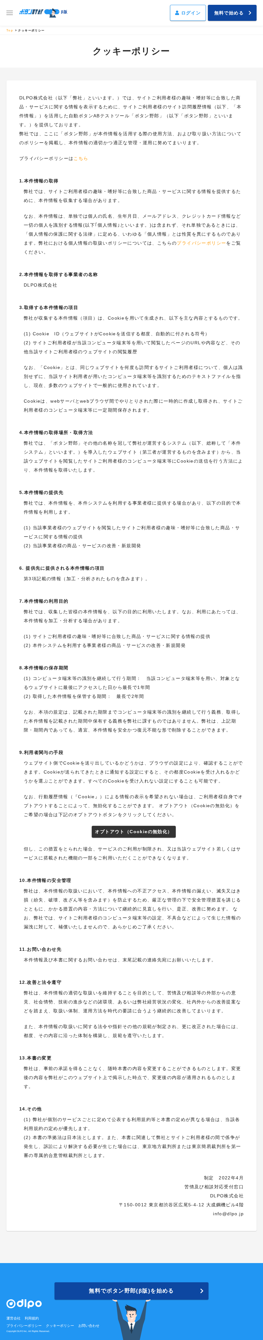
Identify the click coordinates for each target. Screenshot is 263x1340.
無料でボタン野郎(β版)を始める (131, 1291)
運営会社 (13, 1318)
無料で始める (229, 12)
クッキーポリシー (60, 1325)
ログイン (190, 12)
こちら (80, 158)
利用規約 (32, 1318)
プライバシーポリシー (201, 243)
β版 (64, 12)
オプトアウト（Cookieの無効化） (133, 831)
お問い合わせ (88, 1325)
